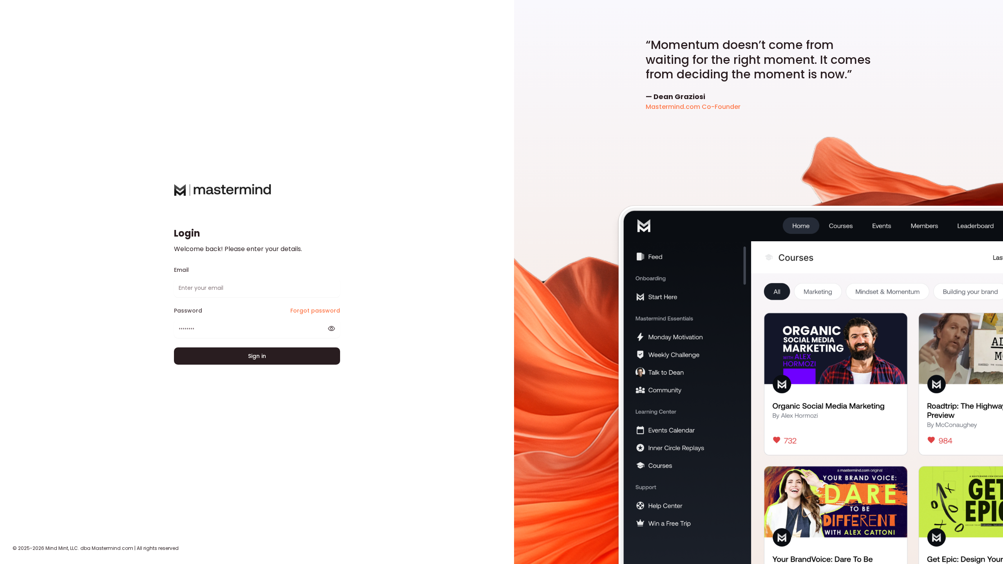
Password (188, 311)
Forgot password (315, 311)
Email (181, 270)
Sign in (257, 356)
